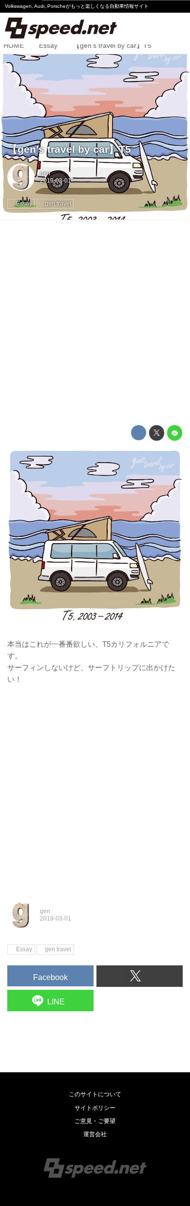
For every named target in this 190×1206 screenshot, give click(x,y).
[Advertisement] (95, 322)
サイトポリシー (95, 1107)
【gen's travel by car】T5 (69, 149)
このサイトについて (95, 1094)
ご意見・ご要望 (95, 1121)
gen (45, 173)
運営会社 (95, 1134)
